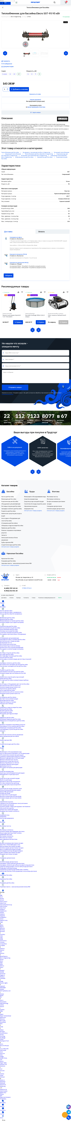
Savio (1, 1052)
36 (28, 74)
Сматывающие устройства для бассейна (11, 729)
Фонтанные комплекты (6, 836)
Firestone (2, 973)
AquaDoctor (3, 911)
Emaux (2, 959)
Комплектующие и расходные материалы (12, 622)
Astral (1, 919)
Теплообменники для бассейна (38, 7)
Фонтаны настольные (6, 837)
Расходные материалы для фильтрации (11, 767)
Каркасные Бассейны (6, 879)
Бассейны (3, 607)
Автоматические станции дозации (9, 641)
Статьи (33, 597)
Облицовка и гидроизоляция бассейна (11, 707)
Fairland (2, 970)
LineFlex (2, 1009)
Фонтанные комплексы (6, 830)
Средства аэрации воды (7, 771)
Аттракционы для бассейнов (8, 697)
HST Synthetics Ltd (5, 991)
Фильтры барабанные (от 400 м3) (9, 763)
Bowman (2, 931)
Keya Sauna (3, 1002)
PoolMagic (3, 1038)
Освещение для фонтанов (7, 858)
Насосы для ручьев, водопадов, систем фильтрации (14, 753)
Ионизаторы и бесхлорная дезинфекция (11, 647)
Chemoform (3, 941)
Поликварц (3, 1099)
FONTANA (2, 978)
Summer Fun (3, 1064)
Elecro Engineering (5, 958)
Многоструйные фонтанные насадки (10, 849)
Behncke (2, 928)
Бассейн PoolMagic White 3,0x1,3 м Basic (35, 316)
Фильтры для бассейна (6, 619)
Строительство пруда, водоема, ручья (11, 788)
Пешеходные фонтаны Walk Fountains (11, 833)
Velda (1, 1075)
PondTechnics (4, 1033)
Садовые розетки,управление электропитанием (14, 803)
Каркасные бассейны (6, 875)
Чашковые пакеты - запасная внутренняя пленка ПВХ (15, 887)
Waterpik (2, 1083)
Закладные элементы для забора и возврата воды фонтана (17, 865)
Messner (2, 1019)
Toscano (2, 1070)
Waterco (2, 1080)
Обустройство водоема (7, 808)
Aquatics (2, 914)
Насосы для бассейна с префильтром (10, 612)
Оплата (11, 597)
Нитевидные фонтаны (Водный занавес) (11, 851)
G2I (14, 74)
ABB (1, 895)
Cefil (1, 937)
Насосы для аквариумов (7, 818)
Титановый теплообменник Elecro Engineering (34, 155)
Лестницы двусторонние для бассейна (11, 656)
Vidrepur (2, 1077)
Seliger (2, 1056)
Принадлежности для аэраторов (9, 774)
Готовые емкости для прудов (8, 795)
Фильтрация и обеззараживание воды (11, 752)
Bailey (1, 925)
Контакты (26, 597)
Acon (1, 897)
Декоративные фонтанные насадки (10, 846)
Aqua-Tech (3, 908)
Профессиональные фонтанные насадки (11, 843)
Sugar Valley (3, 1063)
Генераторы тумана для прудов (9, 809)
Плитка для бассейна (6, 712)
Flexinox (2, 977)
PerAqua (2, 1031)
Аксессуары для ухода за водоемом (10, 784)
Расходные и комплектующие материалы (11, 649)
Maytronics (3, 1017)
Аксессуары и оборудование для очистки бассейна (14, 684)
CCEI (1, 936)
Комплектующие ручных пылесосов (10, 687)
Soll (1, 1059)
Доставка (3, 597)
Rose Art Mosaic (4, 1045)
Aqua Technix (3, 906)
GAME (1, 981)
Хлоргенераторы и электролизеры (10, 646)
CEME (1, 939)
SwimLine (2, 1066)
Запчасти (2, 731)
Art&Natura (3, 917)
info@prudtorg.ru (27, 588)
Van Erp (2, 1074)
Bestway (2, 930)
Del (1, 952)
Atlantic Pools (3, 920)
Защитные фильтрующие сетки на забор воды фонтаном (16, 866)
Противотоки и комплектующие (9, 699)
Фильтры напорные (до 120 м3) (9, 759)
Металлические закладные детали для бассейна (14, 664)
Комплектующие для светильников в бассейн (13, 673)
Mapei (1, 1014)
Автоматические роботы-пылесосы (10, 685)
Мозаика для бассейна (6, 710)
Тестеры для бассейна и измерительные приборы (14, 680)
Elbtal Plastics (4, 956)
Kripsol (2, 1006)
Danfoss (2, 948)
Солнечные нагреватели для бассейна (11, 632)
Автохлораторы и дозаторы (8, 644)
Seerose (2, 1053)
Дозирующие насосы (6, 642)
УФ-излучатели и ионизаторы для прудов (11, 755)
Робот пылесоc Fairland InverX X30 (57, 316)
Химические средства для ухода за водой (12, 677)
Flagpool (2, 975)
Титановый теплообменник (61, 152)
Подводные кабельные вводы (8, 868)
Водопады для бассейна (7, 700)
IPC (1, 997)
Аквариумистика (4, 815)
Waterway (3, 1086)
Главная (2, 603)
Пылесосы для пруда (6, 780)
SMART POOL (3, 1058)
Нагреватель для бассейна (44, 157)
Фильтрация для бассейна (7, 618)
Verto (59, 597)
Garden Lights (4, 983)
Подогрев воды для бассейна (8, 626)
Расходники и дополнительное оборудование (13, 634)
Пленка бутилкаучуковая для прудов (10, 790)
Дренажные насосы (5, 766)
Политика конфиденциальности (46, 597)
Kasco (1, 1000)
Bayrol (1, 926)
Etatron (2, 966)
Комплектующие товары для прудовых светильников (15, 806)
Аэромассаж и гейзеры (6, 703)
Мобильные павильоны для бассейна (10, 719)
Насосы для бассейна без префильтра (11, 614)
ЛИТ (1, 1096)
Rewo (1, 1044)
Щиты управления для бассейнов (9, 736)
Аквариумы (3, 816)
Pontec (2, 1034)
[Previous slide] (5, 53)
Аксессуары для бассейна (7, 690)
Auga (1, 922)
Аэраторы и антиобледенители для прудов (12, 773)
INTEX (1, 995)
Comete (2, 942)
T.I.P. (1, 1069)
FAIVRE (2, 972)
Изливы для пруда (5, 793)
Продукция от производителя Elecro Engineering (36, 152)
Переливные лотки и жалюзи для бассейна (12, 726)
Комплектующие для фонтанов (9, 862)
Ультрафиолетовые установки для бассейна (12, 639)
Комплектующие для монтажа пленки (10, 798)
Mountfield (3, 1022)
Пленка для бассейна (6, 709)
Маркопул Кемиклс (5, 1097)
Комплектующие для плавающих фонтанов (12, 831)
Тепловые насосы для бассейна (9, 631)
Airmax (2, 898)
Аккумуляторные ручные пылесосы (10, 693)
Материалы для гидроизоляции (9, 713)
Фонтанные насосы (5, 826)
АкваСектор (3, 1089)
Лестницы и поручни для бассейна (9, 653)
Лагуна (2, 1094)
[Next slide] (66, 53)
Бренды (18, 597)
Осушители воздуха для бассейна (9, 744)
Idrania (2, 994)
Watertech (3, 1085)
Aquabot (2, 909)
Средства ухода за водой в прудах (10, 778)
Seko (1, 1055)
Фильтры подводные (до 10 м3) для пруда (12, 758)
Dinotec (2, 953)
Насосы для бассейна (6, 611)
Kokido (2, 1005)
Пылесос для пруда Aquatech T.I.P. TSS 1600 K (12, 316)
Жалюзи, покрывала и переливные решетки (12, 724)
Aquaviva (2, 915)
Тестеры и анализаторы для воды (9, 783)
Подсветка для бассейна (7, 670)
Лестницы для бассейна (6, 654)
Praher (2, 1039)
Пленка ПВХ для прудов (6, 791)
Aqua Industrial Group (6, 905)
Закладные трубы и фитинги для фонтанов (12, 863)
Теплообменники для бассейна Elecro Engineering (39, 154)
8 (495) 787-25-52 (10, 588)
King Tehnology (4, 1003)
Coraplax (2, 945)
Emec (1, 961)
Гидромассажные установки (8, 702)
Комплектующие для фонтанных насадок (11, 848)
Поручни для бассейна (6, 657)
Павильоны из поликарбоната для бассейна (12, 721)
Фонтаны (2, 822)
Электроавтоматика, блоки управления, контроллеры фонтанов (18, 871)
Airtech (2, 900)
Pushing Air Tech (4, 1041)
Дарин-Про (3, 1092)
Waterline (2, 1081)
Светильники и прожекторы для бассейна (12, 671)
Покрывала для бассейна (7, 883)
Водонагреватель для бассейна (24, 157)
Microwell (2, 1020)
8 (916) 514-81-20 (10, 591)
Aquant (2, 912)
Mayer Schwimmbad (5, 1016)
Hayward (2, 986)
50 (31, 74)
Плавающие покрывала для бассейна (10, 728)
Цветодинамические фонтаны (8, 839)
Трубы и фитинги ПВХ (6, 740)
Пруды (2, 748)
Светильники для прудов (7, 805)
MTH (1, 1024)
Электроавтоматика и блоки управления (11, 735)
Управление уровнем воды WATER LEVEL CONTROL (14, 869)
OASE (1, 1027)
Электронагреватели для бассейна (10, 628)
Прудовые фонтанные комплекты (9, 811)
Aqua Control (3, 901)
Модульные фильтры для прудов (9, 764)
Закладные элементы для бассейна (10, 663)
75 (35, 74)
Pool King (2, 1036)
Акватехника (3, 1091)
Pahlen (2, 1030)
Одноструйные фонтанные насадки (10, 852)
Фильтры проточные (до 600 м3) (9, 761)
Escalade (4, 74)
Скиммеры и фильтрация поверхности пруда (12, 756)
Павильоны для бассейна (7, 717)
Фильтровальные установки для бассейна (12, 621)
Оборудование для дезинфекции (9, 638)
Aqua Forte (3, 903)
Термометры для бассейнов (8, 689)
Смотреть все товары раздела (10, 547)
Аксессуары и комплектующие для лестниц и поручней (15, 659)
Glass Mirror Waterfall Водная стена (10, 844)
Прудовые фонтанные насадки (8, 854)
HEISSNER (3, 987)
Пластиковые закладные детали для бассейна (13, 666)
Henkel (2, 989)
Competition (3, 944)
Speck (2, 1061)
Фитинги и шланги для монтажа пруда (10, 796)
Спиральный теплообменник (13, 154)
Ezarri (1, 967)
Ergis (1, 962)
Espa (1, 964)
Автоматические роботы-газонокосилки (11, 692)
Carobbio (2, 934)
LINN (1, 1011)
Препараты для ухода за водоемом (10, 781)
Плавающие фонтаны (6, 834)
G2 (10, 74)
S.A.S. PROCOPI (4, 1049)
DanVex (2, 950)
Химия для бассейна (5, 678)
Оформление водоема (6, 802)
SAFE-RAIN (3, 1050)
